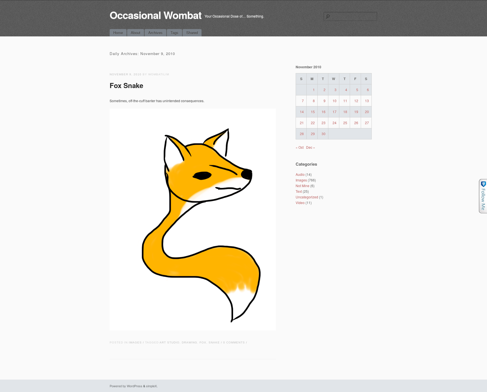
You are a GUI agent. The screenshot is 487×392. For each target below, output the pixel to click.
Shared (192, 32)
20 (367, 111)
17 (335, 111)
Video (300, 202)
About (135, 32)
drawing (189, 342)
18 (345, 111)
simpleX (151, 386)
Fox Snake (126, 85)
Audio (300, 174)
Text (299, 191)
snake (214, 342)
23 (324, 122)
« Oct (300, 147)
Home (118, 32)
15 (313, 111)
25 (345, 122)
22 (313, 122)
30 (324, 133)
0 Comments (234, 342)
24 (335, 122)
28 (302, 133)
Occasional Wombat (156, 14)
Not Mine (302, 185)
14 (302, 111)
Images (135, 342)
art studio (170, 342)
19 (356, 111)
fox (203, 342)
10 (335, 100)
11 (345, 100)
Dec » (310, 147)
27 (367, 122)
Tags (174, 32)
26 (356, 122)
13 (367, 100)
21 (302, 122)
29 (313, 133)
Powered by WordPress (126, 386)
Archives (155, 32)
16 (324, 111)
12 (356, 100)
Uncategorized (307, 196)
